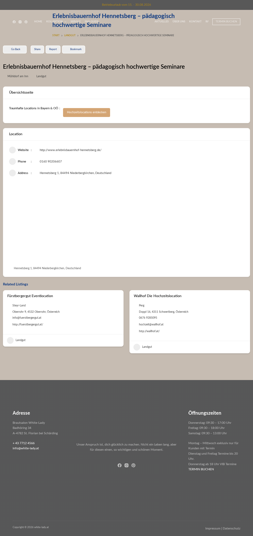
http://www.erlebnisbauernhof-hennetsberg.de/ (71, 150)
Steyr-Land (19, 305)
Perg (141, 305)
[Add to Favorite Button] (117, 296)
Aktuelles (162, 21)
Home (38, 21)
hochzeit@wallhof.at (151, 324)
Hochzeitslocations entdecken (86, 112)
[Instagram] (20, 21)
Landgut (41, 76)
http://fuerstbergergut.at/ (27, 324)
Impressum (212, 528)
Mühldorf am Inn (18, 76)
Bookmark (76, 49)
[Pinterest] (26, 21)
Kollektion (54, 21)
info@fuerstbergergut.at (26, 317)
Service (76, 21)
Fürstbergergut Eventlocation (30, 296)
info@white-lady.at (26, 448)
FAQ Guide (91, 21)
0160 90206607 (51, 161)
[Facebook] (14, 21)
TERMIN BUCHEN (226, 21)
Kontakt (195, 21)
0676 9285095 (148, 317)
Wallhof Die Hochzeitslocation (157, 296)
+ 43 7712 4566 (24, 443)
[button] (6, 323)
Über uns (179, 21)
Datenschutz (231, 528)
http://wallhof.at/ (149, 331)
